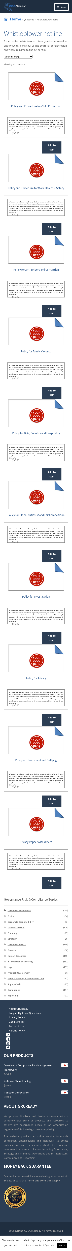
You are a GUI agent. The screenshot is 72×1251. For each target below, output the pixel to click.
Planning (12, 933)
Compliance (14, 989)
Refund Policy (17, 1030)
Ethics (11, 916)
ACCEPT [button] (62, 1245)
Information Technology (20, 961)
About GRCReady (18, 1008)
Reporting (13, 995)
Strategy (12, 938)
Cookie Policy (16, 1021)
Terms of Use (16, 1026)
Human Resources (17, 955)
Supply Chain (14, 984)
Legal (10, 967)
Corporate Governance (19, 910)
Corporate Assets (17, 944)
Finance (12, 950)
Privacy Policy (17, 1017)
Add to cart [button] (52, 147)
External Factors (16, 927)
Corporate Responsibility (21, 921)
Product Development (19, 972)
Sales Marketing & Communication (26, 978)
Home (15, 18)
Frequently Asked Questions (25, 1013)
